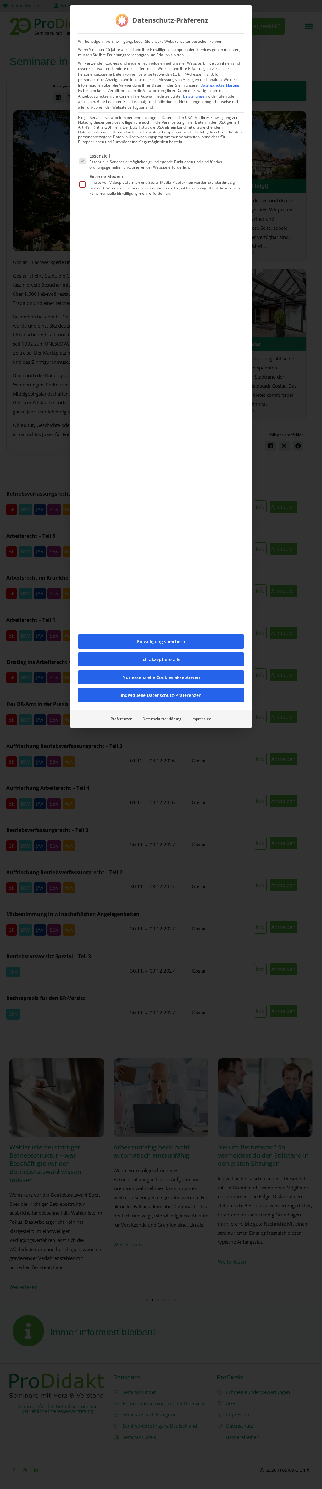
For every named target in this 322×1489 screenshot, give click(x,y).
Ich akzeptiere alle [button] (161, 659)
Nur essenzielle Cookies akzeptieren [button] (161, 677)
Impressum (201, 719)
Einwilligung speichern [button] (161, 641)
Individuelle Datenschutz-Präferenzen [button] (161, 695)
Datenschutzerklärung (219, 85)
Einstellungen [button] (195, 96)
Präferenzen (121, 719)
